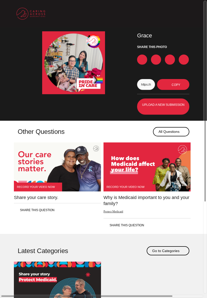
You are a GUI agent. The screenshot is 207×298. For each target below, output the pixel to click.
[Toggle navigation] (186, 13)
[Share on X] (156, 60)
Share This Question (37, 210)
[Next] (147, 131)
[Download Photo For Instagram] (184, 60)
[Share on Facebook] (142, 60)
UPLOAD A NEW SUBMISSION (163, 105)
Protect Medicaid (113, 211)
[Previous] (138, 131)
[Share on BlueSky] (170, 60)
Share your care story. (36, 197)
